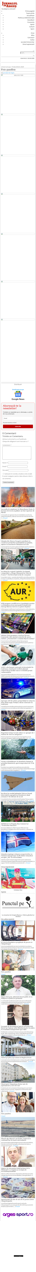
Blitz (32, 35)
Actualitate (30, 15)
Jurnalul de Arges (8, 73)
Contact (8, 1267)
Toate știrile (30, 13)
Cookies (28, 1267)
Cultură (31, 27)
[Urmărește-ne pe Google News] (18, 395)
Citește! (5, 518)
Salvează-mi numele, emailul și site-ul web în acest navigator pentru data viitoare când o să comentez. (17, 476)
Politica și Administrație (26, 18)
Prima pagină (29, 11)
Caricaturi (31, 37)
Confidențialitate (18, 1267)
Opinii (32, 24)
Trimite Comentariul (8, 482)
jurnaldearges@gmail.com (15, 1225)
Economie (31, 22)
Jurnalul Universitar (27, 42)
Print (32, 33)
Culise (32, 40)
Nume (5, 463)
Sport (32, 29)
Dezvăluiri (30, 20)
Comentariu (6, 445)
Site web (5, 470)
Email (4, 466)
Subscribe (18, 426)
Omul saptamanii (28, 44)
